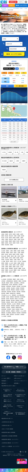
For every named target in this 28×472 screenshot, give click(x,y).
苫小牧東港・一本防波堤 (19, 282)
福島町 (10, 266)
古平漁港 (3, 288)
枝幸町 (15, 263)
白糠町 (18, 263)
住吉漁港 (23, 303)
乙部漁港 (8, 307)
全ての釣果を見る (14, 179)
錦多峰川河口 (13, 293)
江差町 (15, 259)
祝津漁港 (3, 307)
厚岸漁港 (14, 286)
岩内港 (21, 279)
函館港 (20, 280)
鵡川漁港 (14, 291)
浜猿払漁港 (3, 291)
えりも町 (11, 263)
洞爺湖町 (11, 268)
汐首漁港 (8, 302)
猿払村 (6, 254)
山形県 (21, 234)
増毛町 (22, 255)
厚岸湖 (16, 298)
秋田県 (14, 234)
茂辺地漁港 (3, 303)
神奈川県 (11, 235)
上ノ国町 (3, 261)
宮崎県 (2, 244)
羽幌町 (6, 270)
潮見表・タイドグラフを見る (14, 54)
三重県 (21, 237)
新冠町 (6, 268)
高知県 (14, 241)
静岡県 (17, 237)
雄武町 (14, 264)
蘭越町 (15, 270)
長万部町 (3, 252)
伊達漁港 (23, 291)
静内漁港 (19, 312)
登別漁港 (14, 295)
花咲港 (12, 302)
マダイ (5, 5)
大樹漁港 (22, 314)
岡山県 (22, 239)
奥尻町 (2, 270)
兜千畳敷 (3, 296)
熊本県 (17, 242)
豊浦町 (7, 252)
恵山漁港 (13, 288)
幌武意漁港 (17, 296)
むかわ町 (11, 270)
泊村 (22, 259)
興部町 (11, 259)
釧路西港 (18, 293)
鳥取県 (6, 241)
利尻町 (6, 271)
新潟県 (22, 235)
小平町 (21, 266)
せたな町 (19, 261)
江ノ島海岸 (3, 279)
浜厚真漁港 (8, 286)
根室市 (18, 259)
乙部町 (10, 264)
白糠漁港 (13, 310)
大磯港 (7, 314)
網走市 (21, 257)
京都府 (15, 239)
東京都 (6, 235)
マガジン (11, 5)
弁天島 (10, 284)
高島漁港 (3, 300)
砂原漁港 (8, 305)
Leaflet (11, 116)
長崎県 (14, 242)
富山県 (2, 237)
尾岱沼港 (24, 280)
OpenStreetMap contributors (21, 116)
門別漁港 (3, 302)
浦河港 (16, 302)
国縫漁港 (3, 289)
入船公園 (3, 282)
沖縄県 (11, 244)
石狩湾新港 (9, 279)
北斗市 (15, 261)
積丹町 (17, 254)
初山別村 (16, 268)
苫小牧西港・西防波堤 (11, 312)
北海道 (25, 8)
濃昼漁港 (3, 312)
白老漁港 (20, 284)
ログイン (21, 2)
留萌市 (2, 254)
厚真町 (6, 264)
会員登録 (13, 2)
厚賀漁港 (12, 314)
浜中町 (17, 264)
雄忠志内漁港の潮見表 (9, 15)
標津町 (22, 250)
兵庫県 (6, 239)
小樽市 (17, 161)
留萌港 (11, 282)
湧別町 (14, 266)
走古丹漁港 (23, 286)
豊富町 (14, 271)
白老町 (2, 257)
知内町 (10, 254)
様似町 (17, 257)
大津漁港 (3, 280)
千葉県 (15, 235)
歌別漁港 (17, 309)
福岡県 (6, 242)
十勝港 (18, 279)
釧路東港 (16, 280)
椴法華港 (22, 300)
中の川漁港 (20, 298)
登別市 (12, 255)
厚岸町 (2, 268)
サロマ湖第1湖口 (20, 295)
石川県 (6, 237)
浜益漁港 (17, 289)
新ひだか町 (3, 255)
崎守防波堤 (15, 284)
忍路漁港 (22, 305)
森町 (16, 255)
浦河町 (2, 263)
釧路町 (10, 271)
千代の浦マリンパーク (6, 295)
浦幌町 (19, 268)
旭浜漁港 (3, 298)
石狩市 (18, 255)
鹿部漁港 (20, 302)
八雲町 (18, 252)
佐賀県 (10, 242)
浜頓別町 (24, 261)
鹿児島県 (7, 244)
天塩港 (13, 309)
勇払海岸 (13, 300)
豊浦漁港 (17, 300)
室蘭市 (24, 161)
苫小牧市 (4, 161)
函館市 (11, 161)
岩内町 (11, 261)
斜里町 (18, 250)
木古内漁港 (17, 314)
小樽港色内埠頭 (4, 284)
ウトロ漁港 (3, 316)
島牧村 (22, 252)
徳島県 (21, 241)
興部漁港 (18, 303)
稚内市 (22, 263)
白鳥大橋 (8, 289)
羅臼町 (7, 261)
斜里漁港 (18, 286)
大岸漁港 (17, 288)
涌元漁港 (18, 291)
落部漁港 (8, 310)
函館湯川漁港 (18, 307)
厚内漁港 (22, 288)
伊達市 (15, 252)
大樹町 (2, 266)
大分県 (21, 242)
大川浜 (4, 152)
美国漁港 (12, 296)
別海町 (14, 257)
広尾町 (21, 254)
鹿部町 (8, 255)
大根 (22, 152)
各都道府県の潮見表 (6, 439)
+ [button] (3, 107)
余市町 (11, 252)
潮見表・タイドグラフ (21, 5)
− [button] (3, 110)
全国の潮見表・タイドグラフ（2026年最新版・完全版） (12, 8)
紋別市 (17, 266)
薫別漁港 (17, 305)
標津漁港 (3, 286)
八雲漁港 (8, 288)
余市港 (7, 298)
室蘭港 (7, 293)
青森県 (4, 169)
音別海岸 (9, 309)
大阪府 (2, 239)
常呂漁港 (22, 289)
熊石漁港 (12, 298)
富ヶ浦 (16, 152)
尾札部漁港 (23, 312)
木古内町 (7, 259)
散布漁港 (3, 314)
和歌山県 (11, 239)
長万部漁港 (22, 296)
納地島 (10, 152)
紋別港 (7, 296)
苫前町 (18, 270)
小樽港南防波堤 (9, 280)
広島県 (18, 239)
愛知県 (14, 237)
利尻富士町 (4, 9)
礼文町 (23, 268)
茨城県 (18, 235)
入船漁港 (13, 307)
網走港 (7, 282)
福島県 (2, 235)
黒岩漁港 (9, 303)
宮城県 (17, 234)
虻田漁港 (3, 293)
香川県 (17, 241)
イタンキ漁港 (23, 310)
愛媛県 (2, 242)
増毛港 (21, 309)
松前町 (2, 259)
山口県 (2, 241)
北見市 (2, 271)
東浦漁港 (8, 300)
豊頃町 (6, 257)
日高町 (6, 266)
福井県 (10, 237)
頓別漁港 (3, 305)
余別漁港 (3, 310)
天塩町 (2, 264)
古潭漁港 (17, 310)
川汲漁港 (9, 316)
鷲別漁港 (13, 305)
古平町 (10, 257)
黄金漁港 (9, 291)
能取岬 (14, 279)
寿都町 (6, 263)
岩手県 (10, 234)
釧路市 (14, 254)
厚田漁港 (13, 289)
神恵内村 (22, 264)
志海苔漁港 (3, 309)
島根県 (10, 241)
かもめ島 (14, 303)
